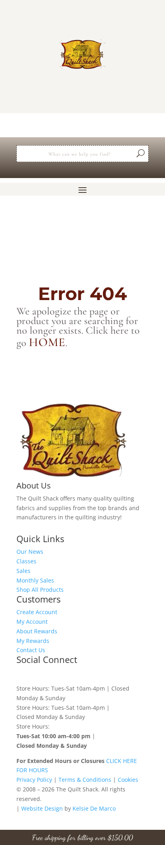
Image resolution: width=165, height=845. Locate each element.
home (47, 342)
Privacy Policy (34, 779)
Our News (29, 551)
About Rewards (36, 631)
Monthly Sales (35, 580)
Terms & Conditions (84, 779)
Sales (23, 571)
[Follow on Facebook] (22, 674)
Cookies (128, 779)
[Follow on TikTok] (70, 674)
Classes (26, 561)
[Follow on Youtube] (86, 674)
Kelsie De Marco (94, 808)
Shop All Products (40, 589)
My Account (32, 621)
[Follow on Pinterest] (54, 674)
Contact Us (30, 650)
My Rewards (32, 641)
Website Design (42, 808)
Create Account (36, 612)
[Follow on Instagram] (38, 674)
